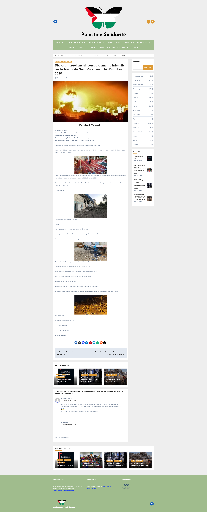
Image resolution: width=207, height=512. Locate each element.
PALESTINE (60, 42)
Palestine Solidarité (103, 34)
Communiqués (137, 89)
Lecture (135, 102)
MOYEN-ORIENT (88, 42)
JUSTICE (72, 47)
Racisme (135, 136)
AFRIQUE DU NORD (113, 42)
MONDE (100, 42)
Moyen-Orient (137, 110)
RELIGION (101, 47)
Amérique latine (138, 84)
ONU (108, 375)
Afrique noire (137, 80)
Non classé (136, 114)
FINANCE (135, 47)
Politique (136, 127)
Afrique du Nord (138, 76)
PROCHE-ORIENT (73, 42)
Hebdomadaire (91, 488)
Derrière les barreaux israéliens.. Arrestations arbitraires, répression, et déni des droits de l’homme (140, 184)
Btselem (59, 374)
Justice (135, 97)
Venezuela (85, 460)
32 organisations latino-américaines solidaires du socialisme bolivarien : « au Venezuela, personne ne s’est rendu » (140, 168)
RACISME (92, 47)
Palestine (58, 61)
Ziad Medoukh (67, 61)
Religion (135, 140)
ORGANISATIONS (113, 47)
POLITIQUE (82, 47)
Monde (135, 106)
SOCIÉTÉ (125, 47)
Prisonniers (60, 376)
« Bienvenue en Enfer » (64, 379)
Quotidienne (107, 486)
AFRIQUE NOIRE (129, 42)
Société (135, 144)
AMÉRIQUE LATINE (144, 42)
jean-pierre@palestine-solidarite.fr (63, 490)
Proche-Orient (137, 132)
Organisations (137, 119)
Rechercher (137, 62)
